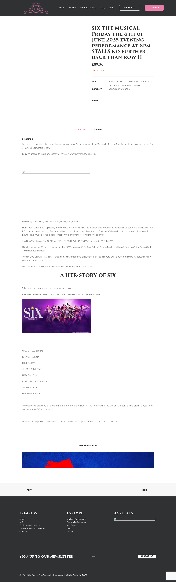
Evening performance (119, 89)
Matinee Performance (76, 519)
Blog (111, 7)
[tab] (98, 130)
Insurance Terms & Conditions (32, 529)
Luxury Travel (88, 7)
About (72, 7)
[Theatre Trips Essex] (36, 7)
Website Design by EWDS (76, 575)
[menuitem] (61, 8)
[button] (154, 8)
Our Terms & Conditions (30, 525)
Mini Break (71, 525)
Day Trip (70, 532)
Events (69, 529)
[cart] (172, 8)
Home (61, 7)
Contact (23, 532)
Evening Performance (76, 522)
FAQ (102, 7)
